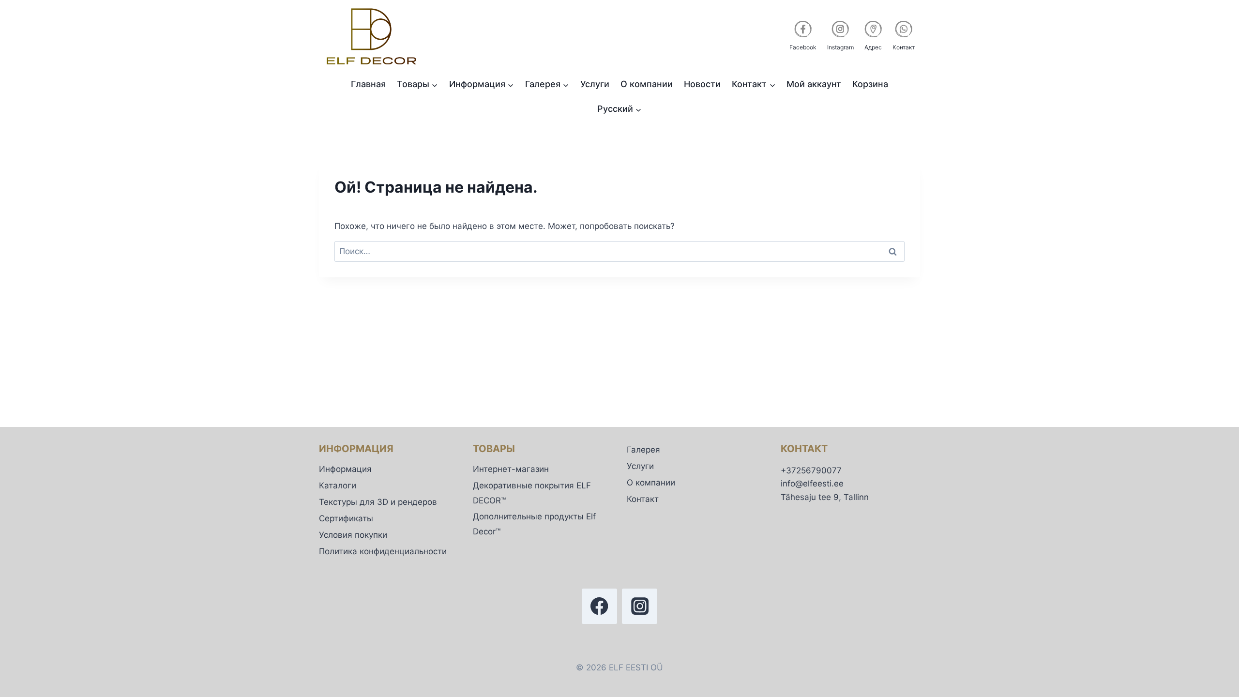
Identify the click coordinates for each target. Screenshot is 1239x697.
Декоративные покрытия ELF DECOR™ (532, 493)
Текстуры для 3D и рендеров (378, 502)
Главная (368, 84)
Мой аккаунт (813, 84)
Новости (702, 84)
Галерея (643, 450)
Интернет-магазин (511, 469)
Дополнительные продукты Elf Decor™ (534, 524)
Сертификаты (346, 518)
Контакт (643, 499)
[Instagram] (639, 606)
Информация (345, 469)
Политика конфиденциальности (383, 551)
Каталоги (337, 485)
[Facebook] (599, 606)
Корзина (870, 84)
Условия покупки (353, 535)
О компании (646, 84)
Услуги (594, 84)
